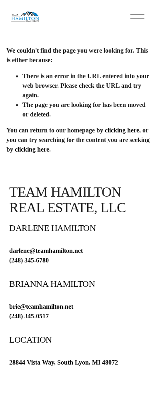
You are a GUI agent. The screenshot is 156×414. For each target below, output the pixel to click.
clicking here (122, 130)
